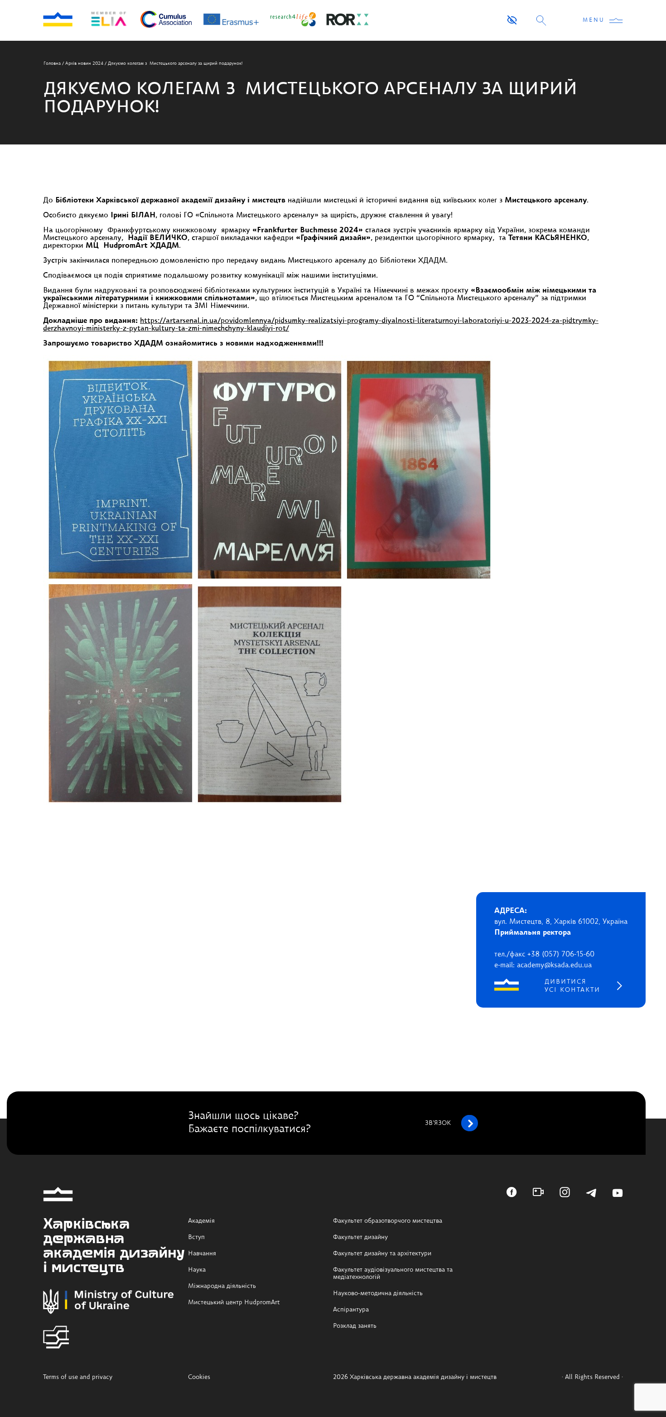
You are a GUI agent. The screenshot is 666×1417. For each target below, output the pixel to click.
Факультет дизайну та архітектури (382, 1253)
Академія (201, 1221)
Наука (197, 1270)
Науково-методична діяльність (378, 1293)
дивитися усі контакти (572, 986)
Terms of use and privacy (77, 1377)
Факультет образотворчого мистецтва (387, 1221)
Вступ (196, 1237)
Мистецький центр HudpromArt (234, 1302)
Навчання (202, 1253)
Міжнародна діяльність (222, 1286)
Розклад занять (354, 1326)
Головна (52, 63)
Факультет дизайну (360, 1237)
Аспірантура (351, 1310)
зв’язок (438, 1123)
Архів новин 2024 (84, 63)
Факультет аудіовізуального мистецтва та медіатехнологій (393, 1273)
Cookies (199, 1377)
